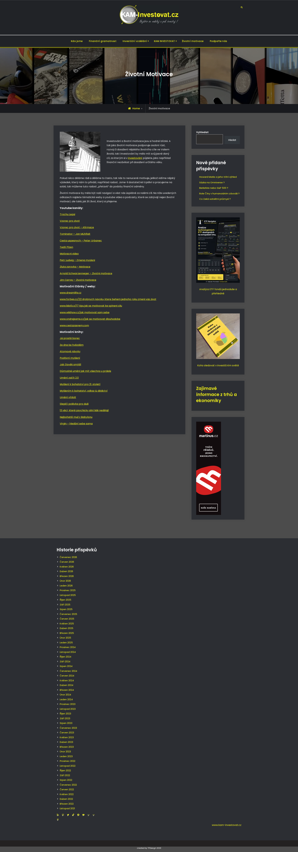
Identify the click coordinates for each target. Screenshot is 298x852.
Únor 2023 (65, 751)
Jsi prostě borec (70, 338)
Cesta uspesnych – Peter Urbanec (81, 240)
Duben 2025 (66, 628)
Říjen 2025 (65, 599)
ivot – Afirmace (84, 227)
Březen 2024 (67, 690)
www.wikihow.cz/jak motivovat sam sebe (84, 312)
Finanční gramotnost (103, 41)
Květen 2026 (67, 566)
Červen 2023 (67, 732)
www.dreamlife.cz (70, 292)
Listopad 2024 (68, 652)
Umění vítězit (68, 397)
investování (135, 158)
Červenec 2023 (68, 727)
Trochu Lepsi (67, 214)
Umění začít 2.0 (69, 378)
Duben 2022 (66, 799)
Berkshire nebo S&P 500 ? (213, 188)
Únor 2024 (65, 694)
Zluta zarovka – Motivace (75, 267)
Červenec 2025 (68, 614)
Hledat (232, 140)
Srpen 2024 (66, 666)
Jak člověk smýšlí (70, 364)
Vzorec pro (67, 227)
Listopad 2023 (68, 709)
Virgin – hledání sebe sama (76, 423)
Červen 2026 (67, 561)
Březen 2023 (67, 746)
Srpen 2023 (66, 723)
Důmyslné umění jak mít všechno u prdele (85, 371)
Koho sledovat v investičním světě (218, 365)
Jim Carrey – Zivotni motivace (78, 280)
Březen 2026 (67, 576)
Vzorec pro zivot (70, 221)
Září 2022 (65, 775)
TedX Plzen (66, 247)
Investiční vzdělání (135, 41)
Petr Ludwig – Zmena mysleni (77, 260)
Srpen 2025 (66, 609)
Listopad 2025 (68, 595)
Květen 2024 (67, 680)
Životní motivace (193, 41)
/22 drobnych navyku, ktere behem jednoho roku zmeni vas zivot (117, 299)
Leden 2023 (66, 756)
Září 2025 (65, 604)
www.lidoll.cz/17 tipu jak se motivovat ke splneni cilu (91, 306)
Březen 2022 (67, 803)
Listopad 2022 (67, 765)
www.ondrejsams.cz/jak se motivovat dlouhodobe (90, 319)
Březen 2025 (67, 633)
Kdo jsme (77, 41)
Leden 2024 (66, 699)
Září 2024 (65, 661)
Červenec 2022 (68, 784)
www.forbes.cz (69, 299)
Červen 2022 (67, 789)
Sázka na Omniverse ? (212, 182)
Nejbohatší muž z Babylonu (76, 417)
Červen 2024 (67, 675)
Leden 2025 (66, 642)
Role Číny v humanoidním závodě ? (219, 193)
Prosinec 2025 (68, 590)
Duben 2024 (66, 685)
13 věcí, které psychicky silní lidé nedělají (84, 410)
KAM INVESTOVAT (164, 41)
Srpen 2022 (66, 780)
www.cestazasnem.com (74, 325)
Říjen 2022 (65, 770)
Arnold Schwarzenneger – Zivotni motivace (86, 273)
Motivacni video (69, 253)
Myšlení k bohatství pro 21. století (80, 384)
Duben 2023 (66, 742)
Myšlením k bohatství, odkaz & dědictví (84, 391)
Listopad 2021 (67, 808)
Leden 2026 (66, 585)
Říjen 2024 (65, 656)
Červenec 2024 (68, 671)
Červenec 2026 (68, 557)
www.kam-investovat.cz (226, 825)
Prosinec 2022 (67, 761)
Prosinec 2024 (68, 647)
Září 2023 (65, 718)
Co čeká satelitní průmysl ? (215, 199)
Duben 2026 (66, 571)
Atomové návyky (70, 351)
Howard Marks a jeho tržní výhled (218, 176)
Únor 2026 (65, 580)
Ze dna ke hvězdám (72, 345)
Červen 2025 (67, 618)
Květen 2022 (67, 794)
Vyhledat (202, 132)
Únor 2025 (65, 637)
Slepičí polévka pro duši (74, 404)
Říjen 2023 (65, 713)
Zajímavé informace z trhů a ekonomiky (216, 394)
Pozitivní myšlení (70, 358)
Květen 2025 (67, 623)
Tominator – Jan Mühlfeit (75, 234)
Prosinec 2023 (67, 704)
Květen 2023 (67, 737)
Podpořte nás (218, 41)
